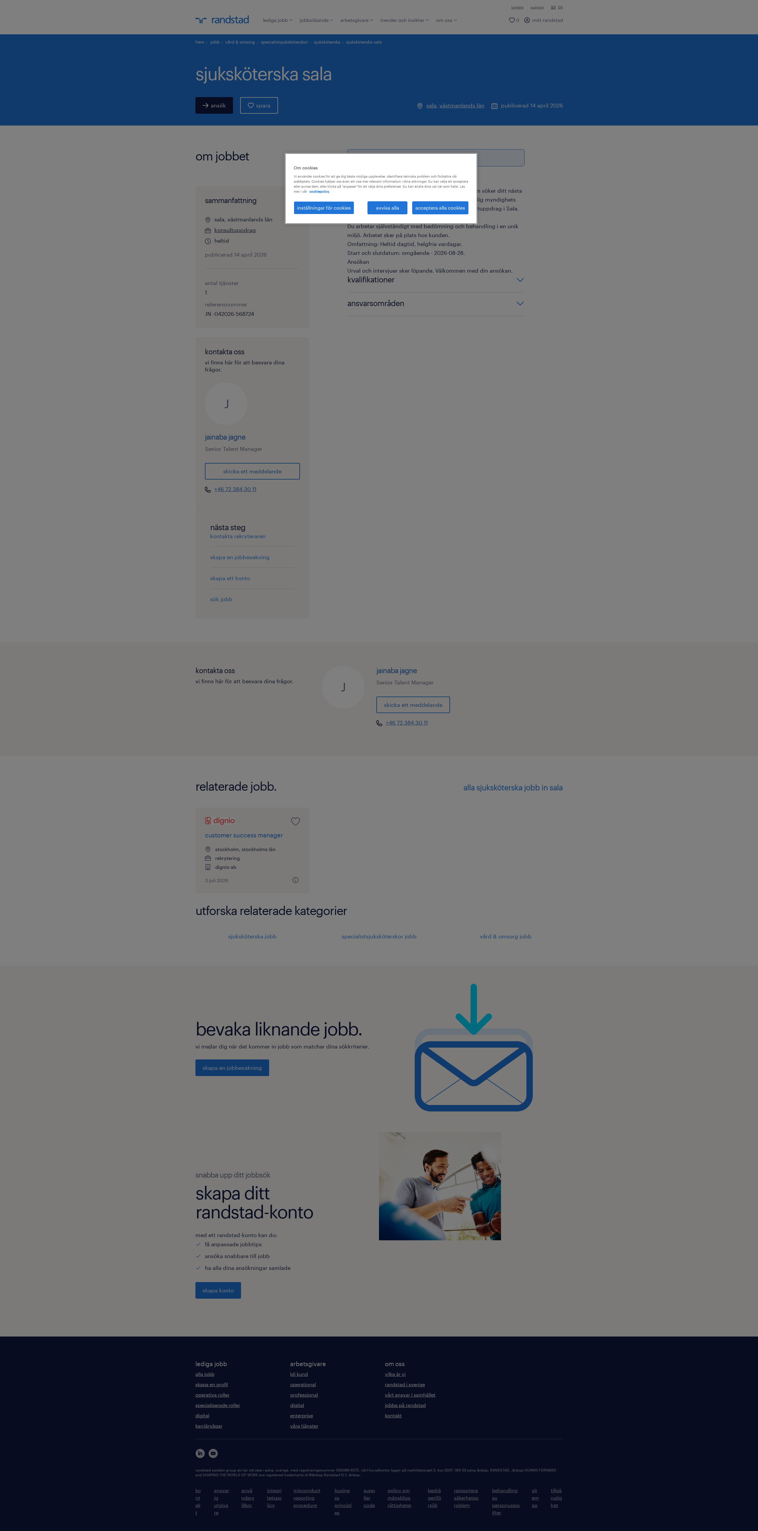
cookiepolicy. (319, 191)
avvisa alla (387, 207)
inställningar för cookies (324, 207)
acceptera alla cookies (440, 207)
